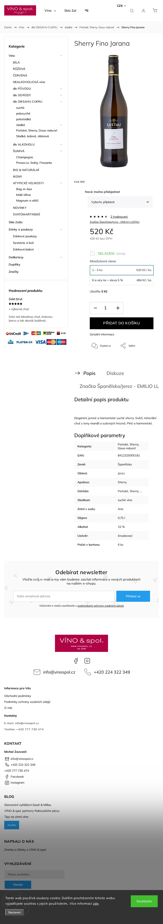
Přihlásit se (133, 596)
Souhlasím (144, 901)
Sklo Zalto (15, 222)
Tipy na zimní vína (16, 817)
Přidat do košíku (121, 323)
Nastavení (14, 912)
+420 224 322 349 (112, 672)
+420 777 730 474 (16, 771)
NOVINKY (20, 208)
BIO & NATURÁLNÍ (26, 170)
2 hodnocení (119, 216)
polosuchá (23, 113)
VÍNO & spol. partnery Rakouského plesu (31, 811)
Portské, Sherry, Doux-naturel (36, 130)
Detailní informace (102, 334)
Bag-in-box (24, 189)
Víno (12, 56)
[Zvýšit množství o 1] (117, 308)
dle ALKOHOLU (24, 144)
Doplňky (14, 264)
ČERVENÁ (20, 75)
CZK (120, 5)
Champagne (24, 157)
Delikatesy (16, 257)
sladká (20, 125)
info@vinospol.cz (59, 672)
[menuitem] (50, 10)
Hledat (18, 884)
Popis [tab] (89, 373)
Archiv (11, 825)
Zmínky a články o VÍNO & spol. (25, 850)
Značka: (114, 221)
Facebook (76, 661)
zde (96, 903)
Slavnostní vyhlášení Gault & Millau (27, 805)
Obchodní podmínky (17, 696)
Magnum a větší (27, 200)
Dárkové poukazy (25, 236)
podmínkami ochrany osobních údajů (100, 605)
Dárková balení (23, 249)
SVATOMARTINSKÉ (26, 214)
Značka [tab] (114, 386)
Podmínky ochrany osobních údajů (27, 702)
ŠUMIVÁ (19, 151)
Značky (14, 272)
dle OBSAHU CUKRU (27, 101)
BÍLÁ (16, 62)
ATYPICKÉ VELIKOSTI (28, 183)
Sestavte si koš (23, 243)
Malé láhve (23, 195)
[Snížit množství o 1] (95, 308)
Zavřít (144, 359)
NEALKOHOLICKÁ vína (29, 82)
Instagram (87, 661)
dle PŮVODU (22, 88)
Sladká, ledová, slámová (32, 136)
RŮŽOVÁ (19, 69)
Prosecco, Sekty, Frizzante (34, 163)
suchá (20, 108)
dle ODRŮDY (22, 95)
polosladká (23, 119)
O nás (8, 708)
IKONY (17, 176)
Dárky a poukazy (21, 229)
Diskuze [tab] (115, 373)
